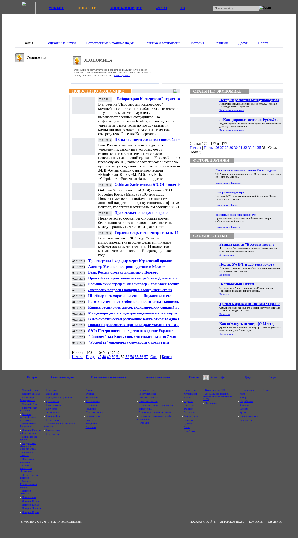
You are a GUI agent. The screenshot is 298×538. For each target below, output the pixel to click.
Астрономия (93, 401)
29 (231, 148)
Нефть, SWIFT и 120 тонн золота (246, 264)
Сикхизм (188, 419)
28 (226, 148)
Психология (226, 334)
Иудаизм (188, 401)
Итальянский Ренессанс (28, 425)
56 (141, 357)
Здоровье (245, 405)
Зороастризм (191, 416)
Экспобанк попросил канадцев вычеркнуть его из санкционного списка (130, 292)
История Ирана (30, 512)
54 (132, 357)
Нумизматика (226, 254)
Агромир (144, 422)
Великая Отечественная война (28, 484)
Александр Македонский (27, 399)
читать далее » (122, 75)
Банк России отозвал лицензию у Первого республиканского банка (123, 274)
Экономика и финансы (231, 110)
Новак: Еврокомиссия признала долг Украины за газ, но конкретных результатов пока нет (135, 327)
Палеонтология (94, 412)
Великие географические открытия (29, 417)
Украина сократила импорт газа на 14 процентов (146, 234)
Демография (53, 416)
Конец (167, 357)
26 (217, 148)
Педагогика (52, 419)
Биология (91, 419)
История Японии (31, 508)
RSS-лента (275, 521)
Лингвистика (53, 430)
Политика (224, 274)
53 (127, 357)
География (91, 405)
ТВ (182, 8)
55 (137, 357)
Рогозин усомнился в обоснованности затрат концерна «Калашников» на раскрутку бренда (134, 303)
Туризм (244, 408)
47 (99, 357)
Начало (77, 357)
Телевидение (247, 419)
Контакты (256, 521)
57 (146, 357)
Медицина (91, 423)
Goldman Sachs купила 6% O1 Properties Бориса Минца (148, 186)
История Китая (30, 504)
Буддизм (188, 408)
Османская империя (27, 460)
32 (245, 148)
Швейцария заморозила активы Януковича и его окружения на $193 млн (129, 297)
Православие (191, 390)
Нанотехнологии (148, 401)
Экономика (52, 393)
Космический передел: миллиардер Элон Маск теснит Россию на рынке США (133, 286)
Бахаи (187, 427)
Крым (243, 412)
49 (109, 357)
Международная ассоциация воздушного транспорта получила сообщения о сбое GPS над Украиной (132, 315)
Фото (161, 8)
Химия (89, 390)
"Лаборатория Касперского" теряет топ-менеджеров (149, 100)
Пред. (90, 357)
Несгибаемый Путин (236, 284)
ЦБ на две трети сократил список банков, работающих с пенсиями (149, 141)
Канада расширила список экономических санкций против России (137, 309)
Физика (90, 393)
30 (236, 148)
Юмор (243, 397)
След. (154, 357)
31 (240, 148)
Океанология (93, 416)
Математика (92, 397)
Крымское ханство (26, 454)
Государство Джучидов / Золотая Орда (28, 446)
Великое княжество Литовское (26, 468)
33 (250, 148)
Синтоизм (189, 412)
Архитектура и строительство (155, 412)
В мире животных (250, 416)
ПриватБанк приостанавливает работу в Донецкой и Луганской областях (132, 280)
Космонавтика (146, 390)
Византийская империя (28, 409)
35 (259, 148)
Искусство (52, 408)
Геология (91, 408)
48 (104, 357)
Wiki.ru (56, 8)
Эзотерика (211, 403)
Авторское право (232, 521)
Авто (242, 393)
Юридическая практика (59, 397)
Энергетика (145, 408)
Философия (52, 412)
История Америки (25, 492)
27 (222, 148)
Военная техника (148, 397)
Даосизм (188, 423)
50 (113, 357)
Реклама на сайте (203, 521)
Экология (91, 427)
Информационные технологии (156, 405)
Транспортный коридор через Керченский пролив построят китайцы (130, 262)
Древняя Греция (31, 393)
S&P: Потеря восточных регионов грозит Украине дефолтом (130, 332)
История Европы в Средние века (30, 431)
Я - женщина (247, 390)
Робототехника (147, 393)
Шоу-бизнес (246, 401)
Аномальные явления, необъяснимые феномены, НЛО (218, 396)
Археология (52, 401)
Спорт (266, 390)
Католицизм (190, 393)
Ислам (187, 397)
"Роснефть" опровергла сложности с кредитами (128, 342)
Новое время (29, 497)
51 (118, 357)
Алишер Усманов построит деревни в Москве (126, 267)
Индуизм (189, 405)
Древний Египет (31, 390)
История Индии (31, 501)
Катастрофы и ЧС (215, 390)
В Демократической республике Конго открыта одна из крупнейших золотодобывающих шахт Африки (134, 321)
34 (254, 148)
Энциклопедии (126, 8)
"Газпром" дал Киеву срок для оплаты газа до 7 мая (132, 336)
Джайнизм (189, 431)
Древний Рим (29, 404)
